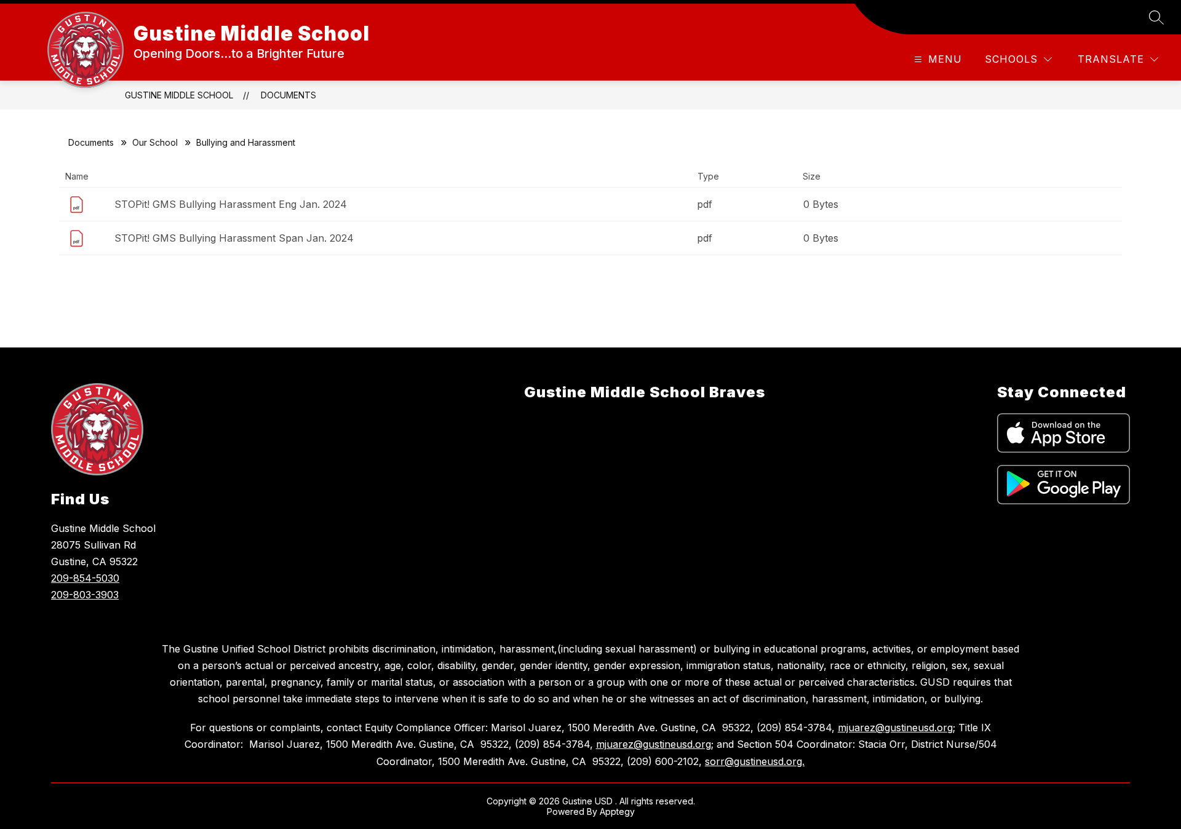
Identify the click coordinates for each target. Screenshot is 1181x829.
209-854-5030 (85, 578)
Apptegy (617, 811)
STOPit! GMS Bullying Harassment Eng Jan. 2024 (230, 204)
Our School (155, 142)
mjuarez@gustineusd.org (895, 727)
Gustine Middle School (179, 95)
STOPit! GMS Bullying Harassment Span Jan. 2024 (234, 238)
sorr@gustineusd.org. (755, 761)
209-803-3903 (85, 595)
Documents (288, 95)
